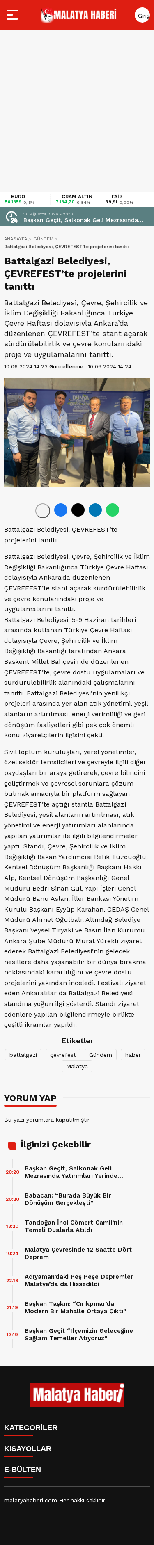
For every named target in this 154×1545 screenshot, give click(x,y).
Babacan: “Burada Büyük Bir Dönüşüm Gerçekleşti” (68, 1199)
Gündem (100, 1054)
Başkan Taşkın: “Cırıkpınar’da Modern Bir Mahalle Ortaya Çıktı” (75, 1307)
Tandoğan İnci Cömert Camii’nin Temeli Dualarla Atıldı (74, 1226)
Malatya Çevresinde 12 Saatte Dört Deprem (78, 1253)
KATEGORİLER (30, 1428)
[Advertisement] (77, 110)
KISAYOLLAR (27, 1448)
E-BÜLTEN (22, 1469)
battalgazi (23, 1054)
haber (133, 1054)
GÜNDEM (43, 239)
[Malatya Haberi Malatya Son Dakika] (78, 14)
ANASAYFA (15, 239)
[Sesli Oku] (42, 510)
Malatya (77, 1066)
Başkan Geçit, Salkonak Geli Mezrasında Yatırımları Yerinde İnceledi (80, 220)
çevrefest (63, 1054)
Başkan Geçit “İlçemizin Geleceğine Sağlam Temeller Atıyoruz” (79, 1334)
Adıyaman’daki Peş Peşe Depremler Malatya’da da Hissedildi (79, 1280)
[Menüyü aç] (13, 15)
